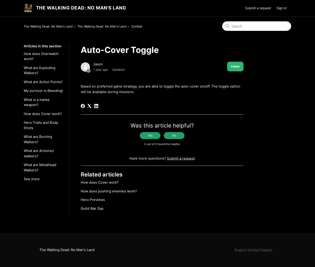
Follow (235, 66)
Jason (98, 64)
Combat (136, 26)
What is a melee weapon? (37, 102)
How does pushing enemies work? (109, 191)
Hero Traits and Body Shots (41, 125)
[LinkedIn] (96, 106)
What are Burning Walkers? (38, 139)
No (174, 135)
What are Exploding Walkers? (39, 70)
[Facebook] (83, 106)
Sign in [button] (281, 8)
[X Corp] (89, 106)
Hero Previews (93, 199)
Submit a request (258, 8)
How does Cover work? (43, 114)
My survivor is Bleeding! (43, 90)
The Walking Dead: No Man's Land (48, 26)
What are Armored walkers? (38, 153)
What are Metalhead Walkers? (40, 167)
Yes (150, 135)
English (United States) (254, 250)
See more (32, 179)
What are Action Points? (43, 82)
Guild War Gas (92, 208)
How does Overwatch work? (41, 56)
